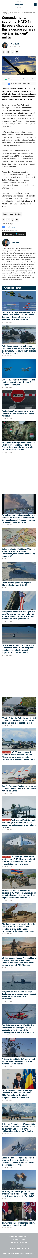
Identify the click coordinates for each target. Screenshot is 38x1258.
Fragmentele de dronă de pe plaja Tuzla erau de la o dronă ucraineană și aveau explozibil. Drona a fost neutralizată (19, 995)
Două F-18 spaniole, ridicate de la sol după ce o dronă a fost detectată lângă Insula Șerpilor (18, 382)
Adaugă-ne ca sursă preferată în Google (21, 79)
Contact (19, 1245)
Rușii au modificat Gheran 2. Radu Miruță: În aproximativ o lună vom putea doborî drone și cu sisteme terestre (19, 823)
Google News (10, 227)
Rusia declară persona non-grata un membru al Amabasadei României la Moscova (18, 413)
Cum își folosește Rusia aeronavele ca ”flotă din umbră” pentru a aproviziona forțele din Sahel (19, 788)
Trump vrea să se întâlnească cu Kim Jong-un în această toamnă (18, 1224)
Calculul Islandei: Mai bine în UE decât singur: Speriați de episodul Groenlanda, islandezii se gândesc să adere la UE (18, 552)
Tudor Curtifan (15, 44)
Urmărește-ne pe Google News (20, 83)
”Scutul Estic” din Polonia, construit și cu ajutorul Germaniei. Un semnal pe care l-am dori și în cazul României (19, 720)
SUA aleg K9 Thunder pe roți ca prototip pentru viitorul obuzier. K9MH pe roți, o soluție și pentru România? (18, 1193)
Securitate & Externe (19, 11)
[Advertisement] (19, 473)
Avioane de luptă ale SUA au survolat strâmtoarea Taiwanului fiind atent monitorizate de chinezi (18, 1061)
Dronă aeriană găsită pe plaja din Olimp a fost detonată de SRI (16, 584)
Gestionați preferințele (19, 1242)
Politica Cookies (19, 1239)
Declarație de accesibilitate (19, 1248)
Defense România (7, 11)
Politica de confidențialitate (19, 1237)
